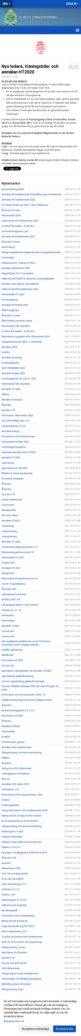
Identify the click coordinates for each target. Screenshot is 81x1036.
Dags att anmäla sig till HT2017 (18, 926)
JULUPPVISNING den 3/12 (16, 420)
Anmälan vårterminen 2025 (16, 268)
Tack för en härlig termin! (15, 873)
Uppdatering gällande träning (17, 676)
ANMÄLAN (7, 655)
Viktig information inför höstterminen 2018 (24, 810)
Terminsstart (8, 620)
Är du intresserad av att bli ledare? (20, 821)
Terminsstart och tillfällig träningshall (21, 978)
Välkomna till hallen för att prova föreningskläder (28, 278)
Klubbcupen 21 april (12, 831)
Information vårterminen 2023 (17, 415)
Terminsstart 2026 (11, 215)
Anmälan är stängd (12, 357)
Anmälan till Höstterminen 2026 (18, 199)
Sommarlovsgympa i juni (15, 231)
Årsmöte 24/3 (9, 589)
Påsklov (6, 394)
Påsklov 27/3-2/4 (11, 847)
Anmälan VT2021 (11, 625)
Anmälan (6, 763)
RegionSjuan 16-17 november (17, 273)
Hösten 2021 (8, 562)
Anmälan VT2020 (11, 726)
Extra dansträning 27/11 (14, 884)
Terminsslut (8, 257)
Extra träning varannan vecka (17, 320)
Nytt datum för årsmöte (14, 952)
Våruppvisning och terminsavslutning (22, 752)
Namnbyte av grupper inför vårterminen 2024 (26, 336)
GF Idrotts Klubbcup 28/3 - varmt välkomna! (25, 205)
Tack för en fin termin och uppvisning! (22, 942)
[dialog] (40, 1015)
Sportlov (6, 863)
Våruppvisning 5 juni (12, 989)
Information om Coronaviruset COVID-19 (23, 694)
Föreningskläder (10, 362)
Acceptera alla (64, 1028)
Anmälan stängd (10, 431)
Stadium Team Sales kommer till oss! (21, 842)
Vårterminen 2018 (11, 868)
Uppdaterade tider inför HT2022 (19, 452)
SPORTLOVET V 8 (11, 599)
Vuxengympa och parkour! (16, 773)
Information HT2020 (12, 660)
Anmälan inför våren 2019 (15, 784)
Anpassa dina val (14, 1021)
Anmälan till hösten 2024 (15, 304)
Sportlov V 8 (8, 410)
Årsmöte (6, 404)
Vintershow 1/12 (10, 789)
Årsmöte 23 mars (11, 210)
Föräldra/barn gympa (13, 742)
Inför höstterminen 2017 (14, 931)
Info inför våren (10, 515)
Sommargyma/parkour (14, 447)
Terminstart (8, 615)
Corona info (8, 504)
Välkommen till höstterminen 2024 (20, 289)
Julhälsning (8, 525)
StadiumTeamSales (12, 836)
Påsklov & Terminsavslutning (17, 473)
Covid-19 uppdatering (13, 583)
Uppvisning (8, 462)
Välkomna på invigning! (14, 905)
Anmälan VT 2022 (11, 541)
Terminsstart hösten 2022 (15, 441)
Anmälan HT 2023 (11, 389)
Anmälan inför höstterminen (17, 747)
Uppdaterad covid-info (14, 594)
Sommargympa (10, 299)
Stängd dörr (8, 573)
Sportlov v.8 (8, 957)
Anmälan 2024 (9, 347)
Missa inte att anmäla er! (15, 920)
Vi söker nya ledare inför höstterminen (22, 936)
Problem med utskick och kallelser (20, 283)
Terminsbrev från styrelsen (16, 326)
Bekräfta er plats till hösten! (16, 984)
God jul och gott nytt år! (14, 963)
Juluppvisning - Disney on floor (18, 262)
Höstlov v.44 (8, 894)
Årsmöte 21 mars (11, 315)
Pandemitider (9, 510)
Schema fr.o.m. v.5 (11, 610)
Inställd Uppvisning (12, 649)
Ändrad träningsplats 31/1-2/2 (18, 710)
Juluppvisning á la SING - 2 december (22, 341)
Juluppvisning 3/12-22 (14, 426)
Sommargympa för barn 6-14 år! (19, 378)
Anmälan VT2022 (11, 520)
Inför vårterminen (11, 968)
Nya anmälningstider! (13, 189)
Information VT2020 (12, 715)
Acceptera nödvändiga (35, 1028)
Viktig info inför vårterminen (16, 768)
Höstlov (6, 352)
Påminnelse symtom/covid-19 (18, 552)
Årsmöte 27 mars (11, 241)
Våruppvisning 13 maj (13, 947)
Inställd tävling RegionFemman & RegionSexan (27, 699)
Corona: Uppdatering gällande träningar (23, 681)
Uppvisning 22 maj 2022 (15, 468)
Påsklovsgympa (10, 310)
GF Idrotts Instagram (13, 478)
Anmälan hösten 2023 (13, 373)
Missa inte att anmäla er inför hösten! (21, 815)
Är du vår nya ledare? (13, 878)
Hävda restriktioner (12, 499)
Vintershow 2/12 (10, 889)
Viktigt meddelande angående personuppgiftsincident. (31, 252)
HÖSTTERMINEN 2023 (13, 368)
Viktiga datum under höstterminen (20, 973)
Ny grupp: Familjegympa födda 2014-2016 (24, 852)
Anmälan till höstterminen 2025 (18, 236)
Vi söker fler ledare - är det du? (18, 226)
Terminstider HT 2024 (13, 294)
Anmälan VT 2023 (11, 457)
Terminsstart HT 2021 (13, 557)
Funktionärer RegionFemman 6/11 (20, 547)
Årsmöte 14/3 (9, 857)
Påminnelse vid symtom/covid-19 (19, 578)
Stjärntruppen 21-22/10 (14, 899)
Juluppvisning (9, 531)
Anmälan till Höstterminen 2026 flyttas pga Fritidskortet (31, 194)
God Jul (6, 778)
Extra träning (8, 247)
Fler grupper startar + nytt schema (20, 604)
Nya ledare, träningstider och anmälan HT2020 (26, 670)
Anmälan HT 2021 (11, 568)
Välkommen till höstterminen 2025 (20, 220)
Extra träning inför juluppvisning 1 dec (22, 794)
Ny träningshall (10, 910)
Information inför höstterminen (18, 436)
